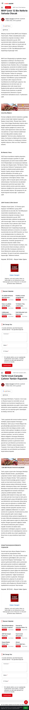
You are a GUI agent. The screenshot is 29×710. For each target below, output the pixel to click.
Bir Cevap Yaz (7, 324)
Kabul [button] (25, 708)
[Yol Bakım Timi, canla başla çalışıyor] (21, 305)
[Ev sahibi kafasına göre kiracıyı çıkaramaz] (7, 297)
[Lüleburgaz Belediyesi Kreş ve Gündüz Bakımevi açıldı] (7, 313)
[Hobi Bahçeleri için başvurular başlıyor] (21, 313)
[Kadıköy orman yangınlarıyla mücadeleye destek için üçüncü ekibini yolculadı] (21, 297)
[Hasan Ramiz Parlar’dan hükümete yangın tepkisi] (7, 643)
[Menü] (2, 3)
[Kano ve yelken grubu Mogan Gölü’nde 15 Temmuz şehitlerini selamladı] (7, 305)
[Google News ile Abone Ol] (6, 26)
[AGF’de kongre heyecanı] (7, 635)
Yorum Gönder (7, 365)
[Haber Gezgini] (9, 3)
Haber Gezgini (10, 18)
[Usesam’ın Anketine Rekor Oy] (21, 627)
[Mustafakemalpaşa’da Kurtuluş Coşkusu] (7, 627)
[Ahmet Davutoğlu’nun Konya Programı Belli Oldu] (21, 643)
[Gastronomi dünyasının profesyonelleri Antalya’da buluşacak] (21, 635)
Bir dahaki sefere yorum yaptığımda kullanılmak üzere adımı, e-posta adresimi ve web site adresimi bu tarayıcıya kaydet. (14, 359)
